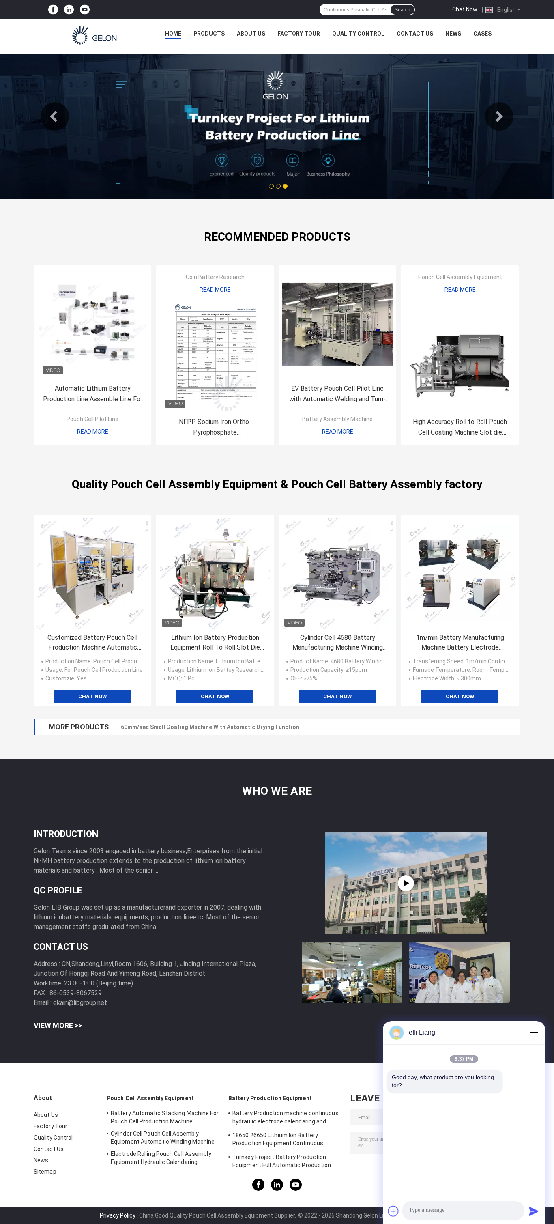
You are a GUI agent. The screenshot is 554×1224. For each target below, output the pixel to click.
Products (209, 33)
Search (402, 10)
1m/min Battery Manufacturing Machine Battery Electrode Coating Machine (460, 643)
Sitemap (45, 1171)
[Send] (533, 1211)
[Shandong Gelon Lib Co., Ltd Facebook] (53, 10)
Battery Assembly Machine (337, 419)
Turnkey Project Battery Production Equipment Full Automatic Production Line (281, 1162)
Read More (92, 431)
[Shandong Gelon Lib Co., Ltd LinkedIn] (69, 10)
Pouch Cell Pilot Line (92, 419)
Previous (55, 116)
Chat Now (464, 9)
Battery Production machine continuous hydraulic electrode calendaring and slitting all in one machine (285, 1118)
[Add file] (393, 1211)
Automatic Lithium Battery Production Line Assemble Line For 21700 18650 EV (92, 394)
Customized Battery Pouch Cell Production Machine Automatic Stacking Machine (92, 643)
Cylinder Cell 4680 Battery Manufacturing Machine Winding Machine (337, 643)
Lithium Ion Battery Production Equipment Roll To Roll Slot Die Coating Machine (215, 643)
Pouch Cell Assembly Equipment (460, 277)
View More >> (58, 1025)
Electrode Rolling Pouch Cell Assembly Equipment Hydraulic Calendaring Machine (161, 1159)
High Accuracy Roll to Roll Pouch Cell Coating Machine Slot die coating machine (460, 428)
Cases (482, 33)
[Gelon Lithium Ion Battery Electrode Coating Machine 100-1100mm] (406, 883)
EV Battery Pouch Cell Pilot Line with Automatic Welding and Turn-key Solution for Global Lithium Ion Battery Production (338, 394)
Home (173, 33)
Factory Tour (298, 33)
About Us (251, 33)
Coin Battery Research (215, 277)
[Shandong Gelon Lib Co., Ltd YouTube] (84, 10)
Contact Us (415, 33)
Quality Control (358, 33)
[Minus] (534, 1032)
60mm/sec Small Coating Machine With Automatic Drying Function (210, 727)
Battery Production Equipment (270, 1098)
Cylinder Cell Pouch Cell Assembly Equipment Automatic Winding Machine (163, 1137)
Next (499, 116)
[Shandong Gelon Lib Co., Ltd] (95, 36)
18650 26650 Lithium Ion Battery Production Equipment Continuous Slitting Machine (277, 1140)
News (453, 33)
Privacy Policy (117, 1215)
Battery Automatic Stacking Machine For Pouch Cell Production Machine (165, 1117)
